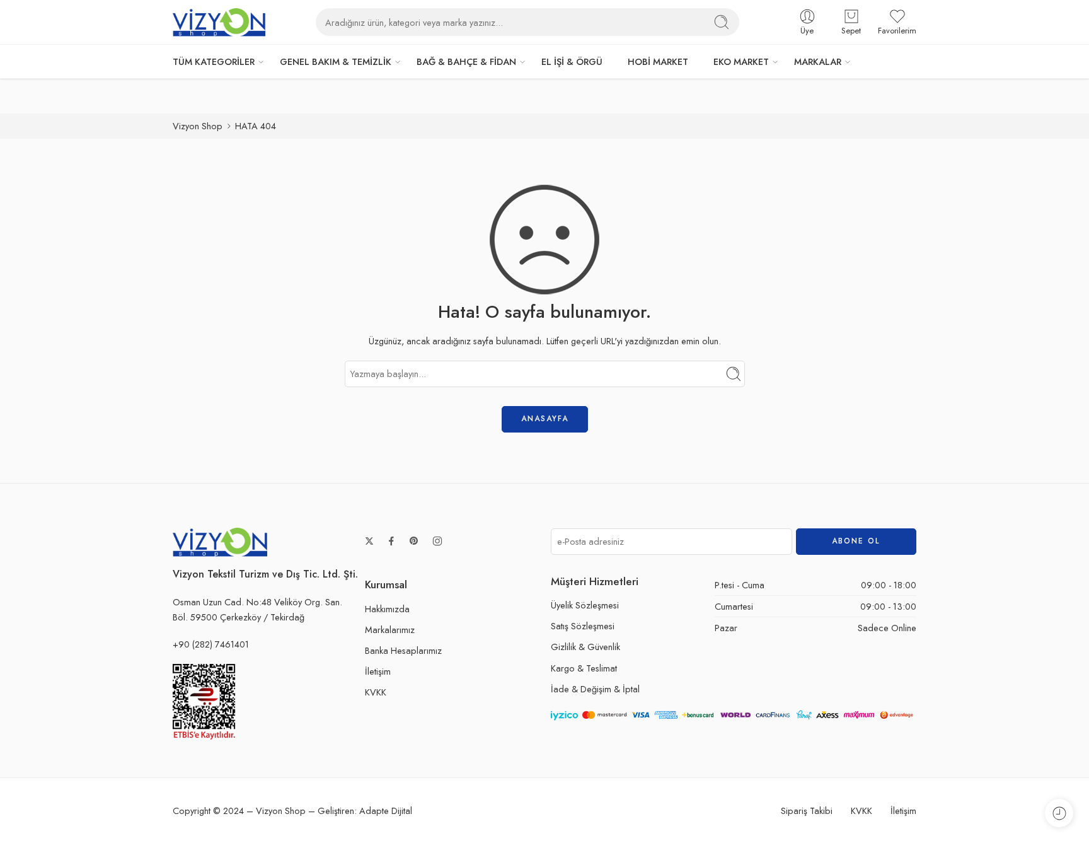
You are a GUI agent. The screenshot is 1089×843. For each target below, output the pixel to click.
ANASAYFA (544, 418)
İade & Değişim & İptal (595, 688)
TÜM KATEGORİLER (214, 61)
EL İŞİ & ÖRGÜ (571, 61)
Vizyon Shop (197, 125)
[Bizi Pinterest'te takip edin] (414, 541)
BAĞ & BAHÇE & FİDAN (466, 61)
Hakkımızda (387, 608)
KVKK (375, 692)
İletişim (378, 671)
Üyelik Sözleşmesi (585, 605)
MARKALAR (817, 61)
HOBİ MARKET (658, 61)
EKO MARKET (741, 61)
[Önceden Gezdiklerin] (1059, 813)
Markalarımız (390, 629)
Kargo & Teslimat (584, 668)
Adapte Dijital (385, 810)
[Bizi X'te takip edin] (369, 541)
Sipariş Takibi (807, 810)
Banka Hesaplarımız (403, 650)
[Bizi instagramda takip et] (437, 541)
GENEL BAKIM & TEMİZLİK (335, 61)
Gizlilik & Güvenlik (585, 646)
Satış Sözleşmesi (582, 625)
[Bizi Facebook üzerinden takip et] (391, 541)
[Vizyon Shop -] (219, 22)
